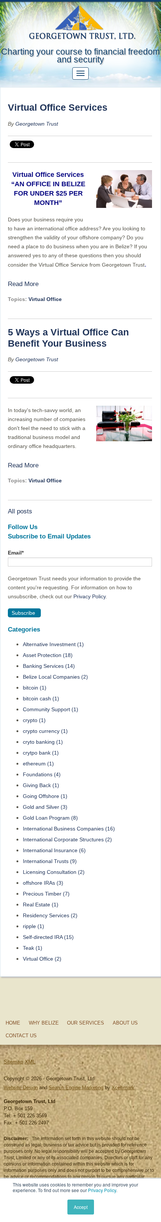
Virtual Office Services (57, 107)
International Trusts (50, 861)
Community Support (50, 709)
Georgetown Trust (36, 124)
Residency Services (50, 915)
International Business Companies (69, 829)
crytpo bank (41, 753)
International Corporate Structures (67, 839)
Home (13, 1023)
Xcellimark (123, 1087)
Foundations (42, 774)
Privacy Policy (102, 1190)
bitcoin (34, 688)
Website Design (21, 1087)
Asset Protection (48, 655)
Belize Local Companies (55, 677)
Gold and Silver (45, 807)
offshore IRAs (43, 883)
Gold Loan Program (50, 818)
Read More (23, 283)
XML (30, 1062)
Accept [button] (81, 1207)
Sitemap (13, 1062)
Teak (32, 948)
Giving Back (41, 785)
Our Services (85, 1023)
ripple (33, 926)
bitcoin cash (41, 698)
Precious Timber (46, 894)
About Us (125, 1023)
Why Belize (44, 1023)
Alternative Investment (53, 644)
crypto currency (45, 731)
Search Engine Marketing (76, 1087)
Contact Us (21, 1035)
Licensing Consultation (54, 872)
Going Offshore (45, 796)
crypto (34, 720)
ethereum (38, 764)
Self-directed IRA (48, 937)
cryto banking (43, 742)
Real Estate (40, 905)
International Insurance (54, 850)
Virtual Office (45, 299)
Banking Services (49, 666)
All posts (20, 511)
